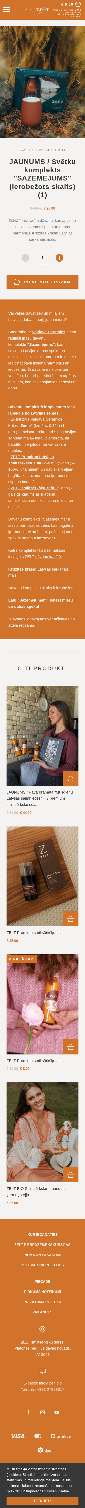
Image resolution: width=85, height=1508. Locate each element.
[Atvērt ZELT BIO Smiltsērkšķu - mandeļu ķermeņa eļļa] (42, 1132)
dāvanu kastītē (48, 557)
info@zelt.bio (50, 1383)
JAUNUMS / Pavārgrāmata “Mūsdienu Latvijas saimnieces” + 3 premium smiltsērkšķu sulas (40, 798)
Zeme (25, 425)
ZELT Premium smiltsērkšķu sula (35, 1061)
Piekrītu (42, 1501)
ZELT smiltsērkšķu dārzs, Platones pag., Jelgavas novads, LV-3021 (42, 1348)
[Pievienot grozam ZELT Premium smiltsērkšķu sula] (70, 1046)
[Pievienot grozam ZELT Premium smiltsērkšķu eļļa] (70, 918)
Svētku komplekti (42, 150)
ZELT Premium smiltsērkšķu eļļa (35, 933)
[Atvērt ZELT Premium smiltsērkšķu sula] (42, 1004)
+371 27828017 (50, 1389)
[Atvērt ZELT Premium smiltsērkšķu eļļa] (42, 876)
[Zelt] (43, 9)
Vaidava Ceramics (46, 419)
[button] (27, 9)
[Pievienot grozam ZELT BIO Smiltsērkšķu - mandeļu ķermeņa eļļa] (70, 1174)
